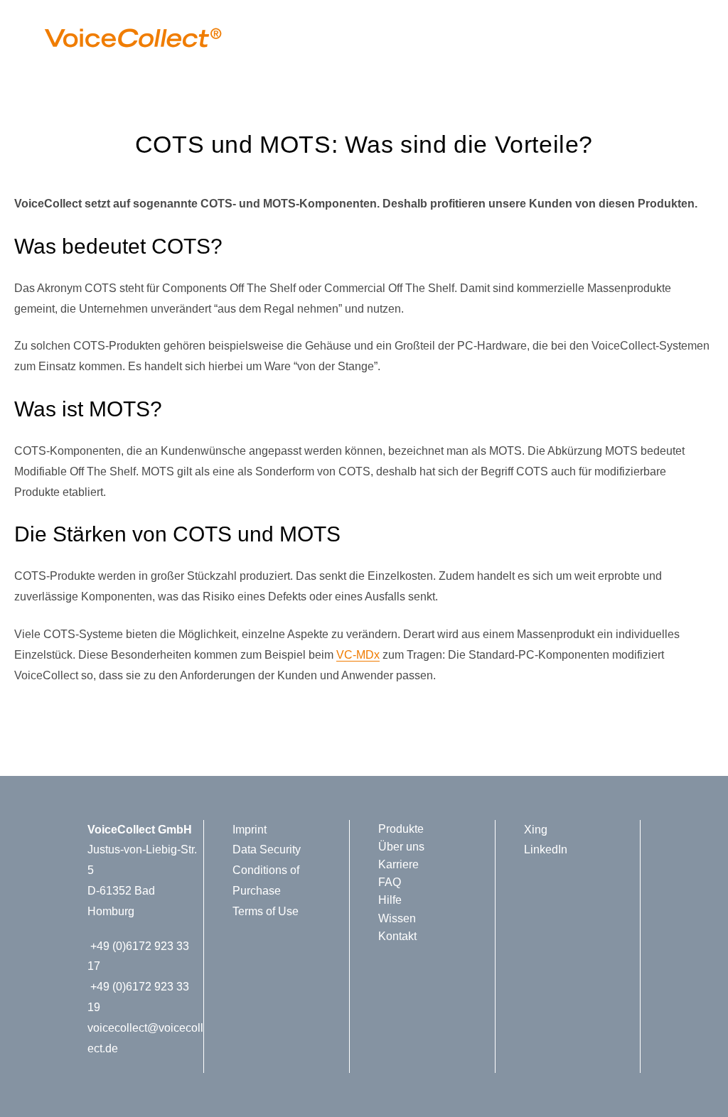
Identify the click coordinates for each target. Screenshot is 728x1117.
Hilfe (390, 900)
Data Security (266, 849)
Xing (535, 830)
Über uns (401, 847)
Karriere (398, 864)
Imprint (249, 830)
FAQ (389, 882)
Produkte (401, 829)
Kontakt (397, 936)
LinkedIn (545, 849)
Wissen (397, 918)
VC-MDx (358, 655)
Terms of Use (265, 911)
